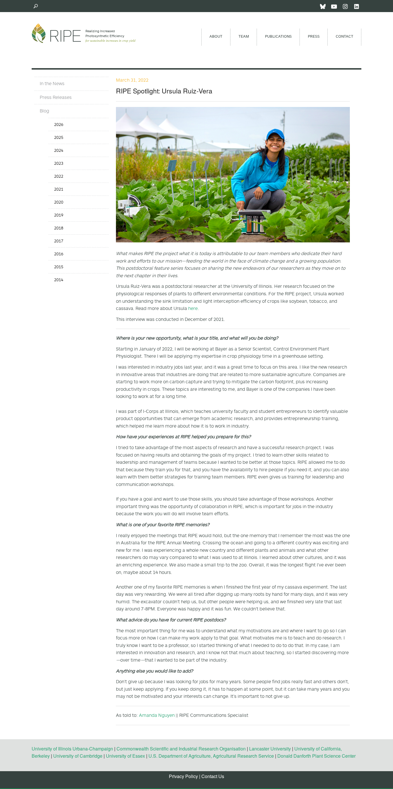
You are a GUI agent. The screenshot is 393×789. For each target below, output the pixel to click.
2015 (58, 266)
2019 (58, 214)
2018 (58, 227)
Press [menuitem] (314, 36)
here (193, 308)
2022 (58, 176)
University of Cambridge (77, 755)
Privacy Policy (183, 776)
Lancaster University (270, 748)
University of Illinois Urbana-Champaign (72, 748)
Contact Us (212, 776)
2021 (58, 189)
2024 (58, 150)
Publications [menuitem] (278, 36)
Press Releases (56, 97)
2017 (58, 240)
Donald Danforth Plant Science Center (316, 755)
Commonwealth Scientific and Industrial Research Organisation (181, 748)
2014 (58, 279)
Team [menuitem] (244, 36)
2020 (58, 202)
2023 (58, 163)
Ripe (56, 33)
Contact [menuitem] (344, 36)
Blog (44, 111)
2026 (58, 124)
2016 (58, 253)
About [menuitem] (215, 36)
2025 (58, 137)
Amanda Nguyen (157, 715)
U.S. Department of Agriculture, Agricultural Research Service (211, 755)
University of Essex (125, 755)
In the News (52, 83)
